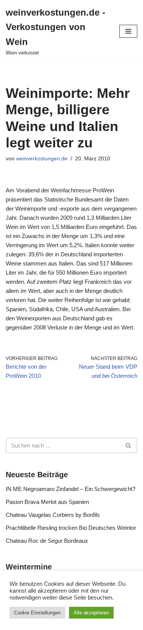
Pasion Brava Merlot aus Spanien (47, 502)
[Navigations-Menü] (128, 31)
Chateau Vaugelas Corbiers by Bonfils (53, 515)
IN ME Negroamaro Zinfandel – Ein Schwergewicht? (70, 489)
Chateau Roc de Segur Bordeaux (47, 540)
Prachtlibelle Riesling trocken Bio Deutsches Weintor (71, 527)
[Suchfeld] (128, 445)
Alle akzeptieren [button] (91, 613)
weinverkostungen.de (41, 158)
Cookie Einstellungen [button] (37, 613)
